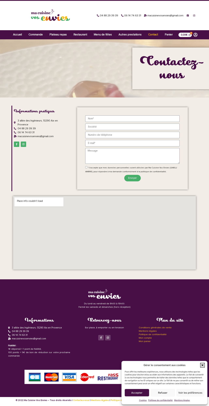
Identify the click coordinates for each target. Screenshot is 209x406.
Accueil (17, 34)
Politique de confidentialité (160, 400)
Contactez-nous (81, 400)
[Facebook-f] (16, 144)
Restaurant (80, 34)
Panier (169, 34)
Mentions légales (182, 400)
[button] (202, 365)
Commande (36, 34)
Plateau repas (58, 34)
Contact (153, 34)
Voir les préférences (190, 392)
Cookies (143, 400)
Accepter (136, 392)
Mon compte (145, 338)
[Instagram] (23, 144)
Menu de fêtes (103, 34)
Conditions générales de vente (155, 327)
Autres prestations (130, 34)
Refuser (162, 392)
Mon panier (145, 341)
